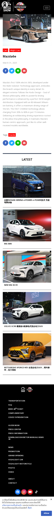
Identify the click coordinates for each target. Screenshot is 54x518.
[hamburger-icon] (47, 8)
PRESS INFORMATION (17, 433)
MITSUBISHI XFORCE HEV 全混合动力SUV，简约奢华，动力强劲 (27, 368)
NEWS (10, 447)
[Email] (24, 71)
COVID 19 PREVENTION (18, 417)
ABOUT (11, 479)
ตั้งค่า (30, 508)
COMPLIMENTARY (16, 413)
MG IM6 (8, 243)
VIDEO (11, 472)
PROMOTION (14, 451)
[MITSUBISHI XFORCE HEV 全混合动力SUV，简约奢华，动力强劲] (27, 349)
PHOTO (11, 468)
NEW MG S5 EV (11, 285)
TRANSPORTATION (16, 401)
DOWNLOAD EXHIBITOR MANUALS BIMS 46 (26, 438)
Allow (46, 513)
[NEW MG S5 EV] (27, 266)
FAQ (10, 405)
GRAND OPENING (16, 455)
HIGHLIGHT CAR (15, 459)
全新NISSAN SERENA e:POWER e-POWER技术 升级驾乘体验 (27, 201)
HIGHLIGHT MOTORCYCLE (20, 463)
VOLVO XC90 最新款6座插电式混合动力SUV (23, 326)
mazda (12, 135)
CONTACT (12, 483)
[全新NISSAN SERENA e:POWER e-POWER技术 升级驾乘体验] (27, 181)
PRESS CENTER (14, 429)
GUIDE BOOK (14, 425)
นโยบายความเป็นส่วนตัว (12, 505)
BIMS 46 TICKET (15, 408)
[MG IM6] (27, 225)
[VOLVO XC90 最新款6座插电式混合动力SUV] (27, 307)
